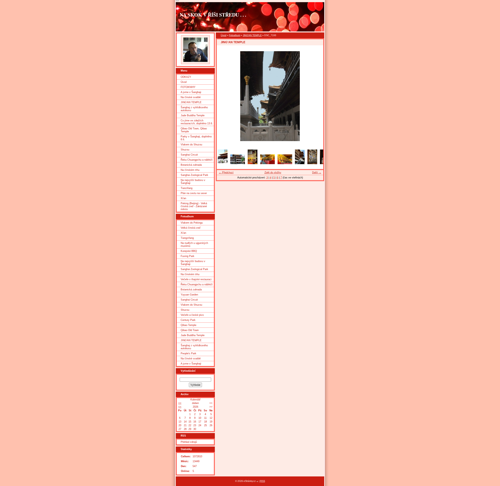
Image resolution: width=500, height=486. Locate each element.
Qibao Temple (188, 325)
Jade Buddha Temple (192, 115)
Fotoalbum (234, 35)
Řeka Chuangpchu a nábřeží (197, 159)
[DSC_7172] (267, 163)
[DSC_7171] (252, 163)
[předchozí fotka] (223, 96)
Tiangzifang (187, 237)
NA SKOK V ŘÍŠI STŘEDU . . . (213, 14)
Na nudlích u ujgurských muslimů (194, 244)
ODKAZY (186, 76)
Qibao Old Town (190, 330)
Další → (316, 172)
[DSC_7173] (285, 163)
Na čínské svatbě (191, 97)
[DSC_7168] (223, 163)
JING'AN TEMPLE (252, 35)
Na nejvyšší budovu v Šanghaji (193, 181)
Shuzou (185, 149)
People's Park (188, 353)
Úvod (223, 35)
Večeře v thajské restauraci (196, 279)
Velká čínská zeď (190, 227)
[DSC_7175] (300, 163)
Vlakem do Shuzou (191, 144)
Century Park (188, 320)
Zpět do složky (272, 172)
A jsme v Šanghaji (191, 92)
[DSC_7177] (312, 163)
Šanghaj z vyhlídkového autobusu (194, 109)
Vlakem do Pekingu (192, 222)
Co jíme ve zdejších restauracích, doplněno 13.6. (197, 122)
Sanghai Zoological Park (194, 175)
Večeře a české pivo (192, 314)
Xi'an (183, 198)
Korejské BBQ (189, 251)
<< (179, 403)
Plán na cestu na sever (194, 193)
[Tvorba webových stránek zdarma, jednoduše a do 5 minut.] (257, 481)
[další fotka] (316, 96)
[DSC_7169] (237, 163)
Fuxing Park (187, 256)
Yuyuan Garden (189, 294)
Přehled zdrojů (189, 441)
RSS (262, 481)
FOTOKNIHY (188, 87)
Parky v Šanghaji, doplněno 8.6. (196, 138)
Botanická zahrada (191, 164)
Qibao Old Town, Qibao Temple (194, 130)
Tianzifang (186, 188)
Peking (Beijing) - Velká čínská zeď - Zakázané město (194, 206)
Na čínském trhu (190, 169)
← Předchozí (226, 172)
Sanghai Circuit (189, 154)
